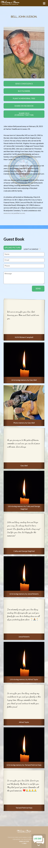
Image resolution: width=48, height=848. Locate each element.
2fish (24, 843)
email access (24, 841)
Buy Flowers (24, 91)
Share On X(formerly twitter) (24, 114)
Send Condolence (24, 84)
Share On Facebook (24, 106)
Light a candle (31, 249)
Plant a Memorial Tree (24, 98)
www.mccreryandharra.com (14, 213)
